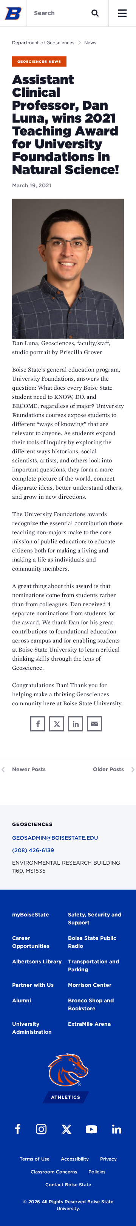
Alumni (21, 1000)
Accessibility (75, 1159)
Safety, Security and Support (94, 919)
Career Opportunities (30, 942)
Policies (96, 1172)
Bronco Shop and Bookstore (91, 1004)
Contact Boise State (68, 1184)
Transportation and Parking (93, 965)
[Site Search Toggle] (95, 13)
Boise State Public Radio (92, 942)
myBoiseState (30, 915)
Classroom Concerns (54, 1172)
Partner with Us (33, 985)
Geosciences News (39, 61)
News (90, 42)
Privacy (108, 1159)
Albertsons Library (37, 961)
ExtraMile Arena (89, 1024)
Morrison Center (89, 985)
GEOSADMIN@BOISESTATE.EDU (55, 838)
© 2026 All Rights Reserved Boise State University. (68, 1205)
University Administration (32, 1028)
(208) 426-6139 (33, 850)
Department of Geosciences (43, 42)
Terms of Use (34, 1159)
